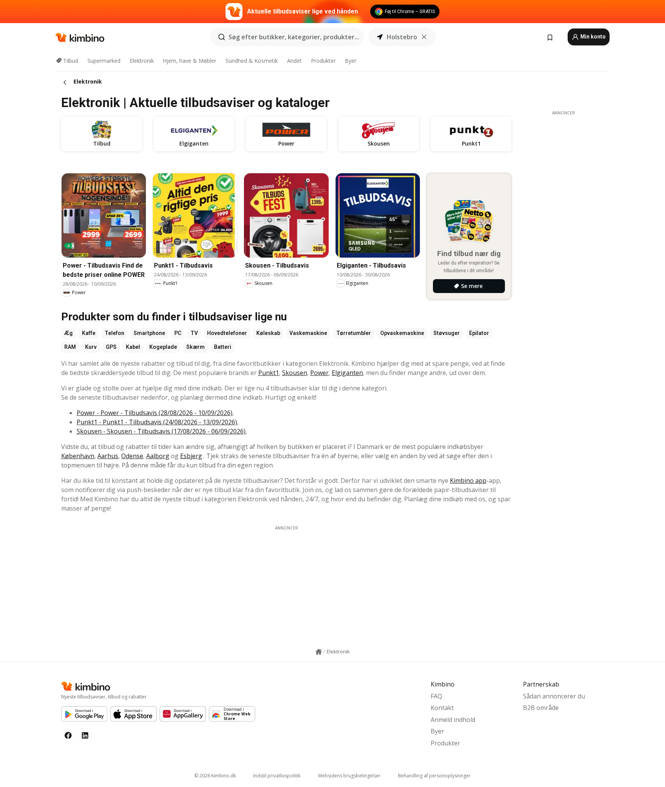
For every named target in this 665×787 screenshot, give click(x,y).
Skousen (294, 372)
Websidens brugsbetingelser (349, 775)
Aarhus (107, 456)
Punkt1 (268, 372)
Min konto (592, 36)
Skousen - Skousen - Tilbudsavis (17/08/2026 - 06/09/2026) (161, 431)
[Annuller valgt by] (424, 37)
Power (319, 372)
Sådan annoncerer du (554, 696)
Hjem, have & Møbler (189, 60)
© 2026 (215, 775)
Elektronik (142, 60)
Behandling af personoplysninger (434, 775)
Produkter (323, 60)
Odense (132, 456)
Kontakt (442, 707)
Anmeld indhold (453, 719)
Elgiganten (347, 372)
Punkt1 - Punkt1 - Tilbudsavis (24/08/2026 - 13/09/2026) (157, 422)
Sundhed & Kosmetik (252, 60)
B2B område (541, 707)
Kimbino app (468, 480)
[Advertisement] (286, 585)
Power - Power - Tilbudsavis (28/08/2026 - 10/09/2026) (154, 413)
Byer (350, 60)
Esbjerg (191, 456)
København (77, 456)
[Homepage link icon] (319, 652)
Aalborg (157, 456)
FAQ (436, 696)
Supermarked (103, 60)
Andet (294, 60)
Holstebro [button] (402, 37)
